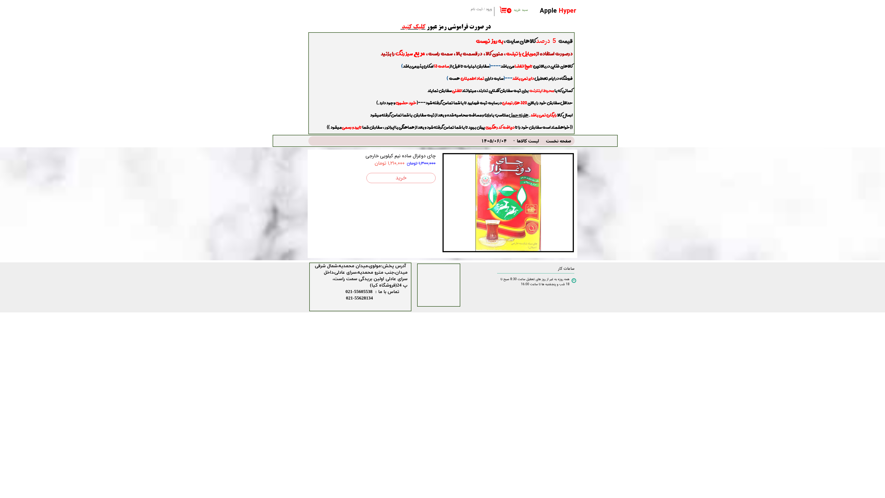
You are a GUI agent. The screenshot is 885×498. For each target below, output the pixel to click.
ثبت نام (477, 9)
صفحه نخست (558, 140)
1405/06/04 (494, 140)
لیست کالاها (528, 140)
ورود (489, 9)
